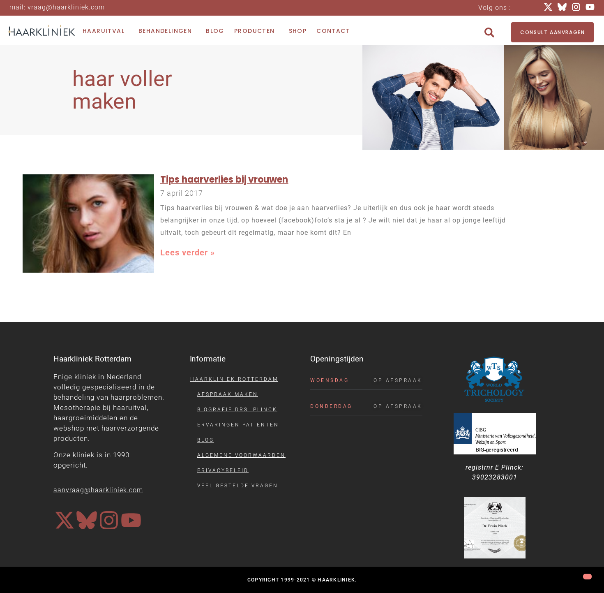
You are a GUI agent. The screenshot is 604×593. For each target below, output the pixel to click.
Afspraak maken (227, 394)
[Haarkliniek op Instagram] (109, 520)
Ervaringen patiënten (238, 425)
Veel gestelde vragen (237, 486)
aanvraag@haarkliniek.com (98, 490)
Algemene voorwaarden (241, 455)
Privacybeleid (223, 470)
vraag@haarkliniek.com (66, 7)
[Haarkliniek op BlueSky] (86, 520)
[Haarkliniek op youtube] (131, 520)
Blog (215, 31)
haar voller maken (122, 90)
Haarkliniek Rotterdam (234, 379)
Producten (254, 31)
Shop (298, 31)
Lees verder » (187, 252)
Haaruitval (103, 31)
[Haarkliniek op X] (64, 520)
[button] (489, 32)
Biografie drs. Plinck (237, 409)
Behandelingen (165, 31)
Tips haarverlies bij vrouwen (224, 179)
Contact (333, 31)
